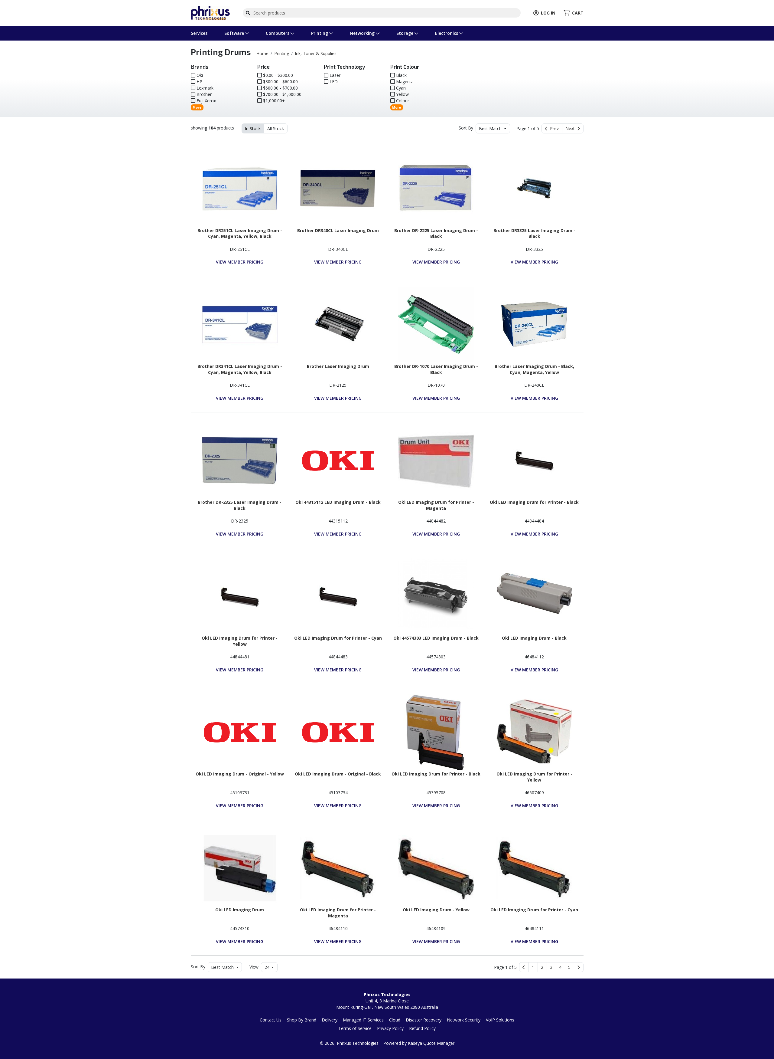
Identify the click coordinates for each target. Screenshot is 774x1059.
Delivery (329, 1020)
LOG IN (548, 13)
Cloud (394, 1020)
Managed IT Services (363, 1020)
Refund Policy (422, 1028)
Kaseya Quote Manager (431, 1043)
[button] (533, 967)
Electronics (447, 33)
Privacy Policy (390, 1028)
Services (199, 33)
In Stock (253, 128)
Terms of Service (355, 1028)
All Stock (275, 128)
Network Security (463, 1020)
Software (234, 33)
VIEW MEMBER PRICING (239, 262)
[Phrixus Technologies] (210, 12)
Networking (363, 33)
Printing (320, 33)
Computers (278, 33)
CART (578, 13)
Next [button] (571, 128)
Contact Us (270, 1020)
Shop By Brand (301, 1020)
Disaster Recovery (423, 1020)
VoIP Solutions (500, 1020)
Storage (405, 33)
